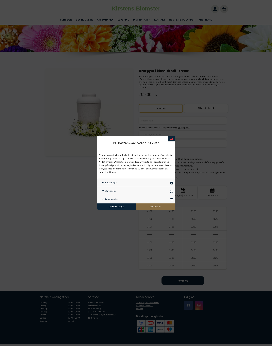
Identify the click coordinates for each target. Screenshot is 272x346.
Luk (171, 138)
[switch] (171, 182)
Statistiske (110, 190)
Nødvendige (111, 182)
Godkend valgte (116, 206)
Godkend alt (155, 206)
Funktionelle (111, 199)
